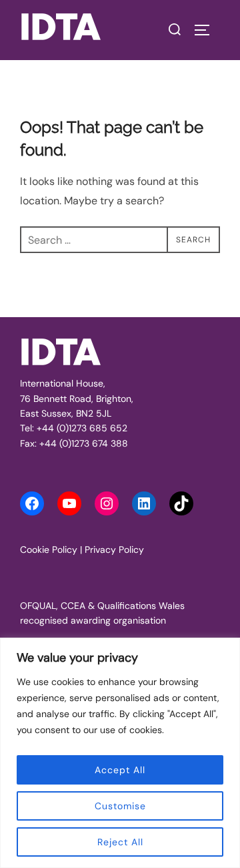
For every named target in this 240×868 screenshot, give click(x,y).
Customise (120, 806)
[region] (120, 753)
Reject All (120, 842)
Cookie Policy (48, 550)
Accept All (120, 770)
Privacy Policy (114, 550)
